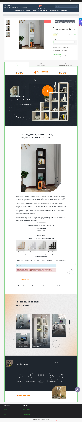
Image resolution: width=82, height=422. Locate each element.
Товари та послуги (19, 10)
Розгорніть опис (19, 72)
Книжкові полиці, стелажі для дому (21, 14)
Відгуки (5, 414)
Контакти (28, 10)
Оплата (5, 407)
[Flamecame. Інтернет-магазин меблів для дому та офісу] (41, 6)
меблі (19, 254)
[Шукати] (77, 6)
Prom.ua (47, 419)
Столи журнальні (26, 414)
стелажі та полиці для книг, (42, 260)
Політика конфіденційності (56, 420)
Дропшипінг (64, 10)
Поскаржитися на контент (46, 420)
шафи (49, 260)
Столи (24, 412)
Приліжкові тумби (26, 407)
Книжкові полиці (26, 411)
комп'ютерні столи (31, 260)
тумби (25, 260)
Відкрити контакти (62, 72)
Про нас (34, 10)
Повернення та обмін (54, 10)
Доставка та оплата (42, 10)
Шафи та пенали (26, 409)
